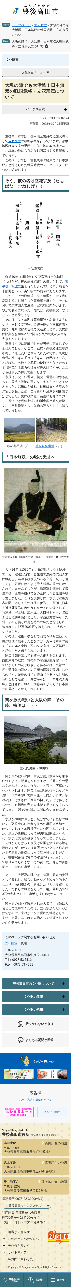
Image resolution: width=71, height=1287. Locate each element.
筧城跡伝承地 (45, 446)
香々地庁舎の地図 (54, 1182)
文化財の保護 (33, 996)
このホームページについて (27, 1238)
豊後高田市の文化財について (33, 983)
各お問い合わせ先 (20, 1259)
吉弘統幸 (14, 141)
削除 (46, 46)
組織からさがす (19, 1232)
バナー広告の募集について (35, 1099)
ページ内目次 (35, 109)
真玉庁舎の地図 (56, 1162)
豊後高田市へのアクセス (25, 1205)
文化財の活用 (33, 1009)
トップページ (21, 25)
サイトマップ (17, 1252)
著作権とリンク (19, 1245)
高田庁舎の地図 (56, 1143)
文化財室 (40, 25)
